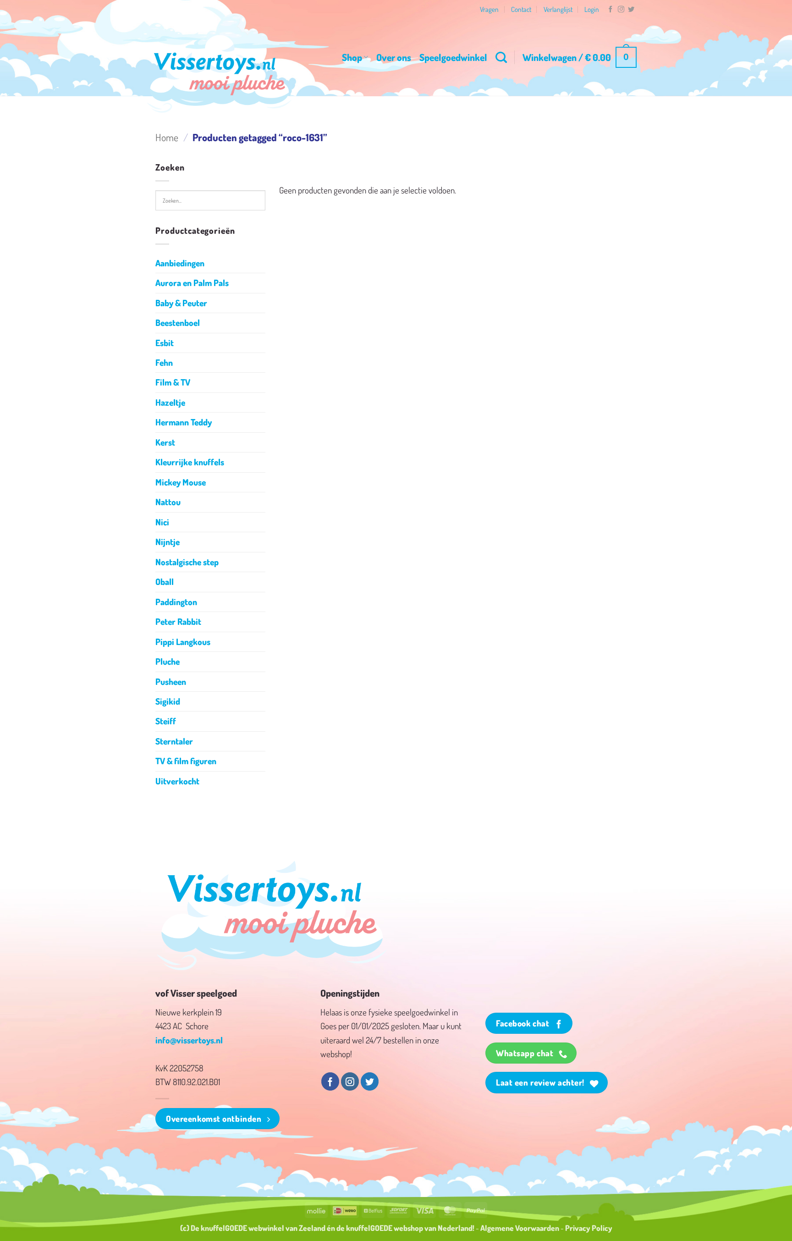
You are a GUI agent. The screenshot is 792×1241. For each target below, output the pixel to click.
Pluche (167, 661)
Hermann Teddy (183, 422)
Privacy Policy (588, 1228)
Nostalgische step (187, 562)
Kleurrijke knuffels (189, 462)
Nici (162, 522)
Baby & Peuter (181, 303)
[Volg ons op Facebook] (610, 9)
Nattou (168, 501)
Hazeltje (170, 402)
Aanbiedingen (179, 263)
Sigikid (167, 701)
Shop (352, 57)
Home (166, 137)
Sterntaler (174, 741)
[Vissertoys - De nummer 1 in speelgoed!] (219, 73)
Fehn (164, 362)
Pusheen (170, 681)
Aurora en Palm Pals (192, 282)
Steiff (165, 721)
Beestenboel (177, 322)
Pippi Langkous (182, 641)
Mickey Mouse (180, 482)
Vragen (489, 9)
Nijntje (167, 541)
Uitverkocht (177, 781)
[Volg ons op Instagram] (621, 9)
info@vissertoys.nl (189, 1040)
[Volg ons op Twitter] (631, 9)
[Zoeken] (501, 57)
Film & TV (172, 382)
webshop (408, 1228)
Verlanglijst (558, 9)
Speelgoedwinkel (453, 57)
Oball (164, 581)
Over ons (393, 57)
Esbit (164, 342)
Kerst (165, 442)
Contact (521, 9)
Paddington (176, 601)
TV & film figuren (185, 761)
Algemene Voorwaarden (519, 1228)
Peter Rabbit (178, 621)
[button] (579, 57)
